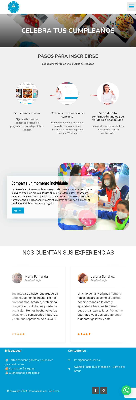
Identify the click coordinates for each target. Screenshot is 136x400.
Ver (15, 210)
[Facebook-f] (95, 390)
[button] (131, 6)
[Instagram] (103, 390)
